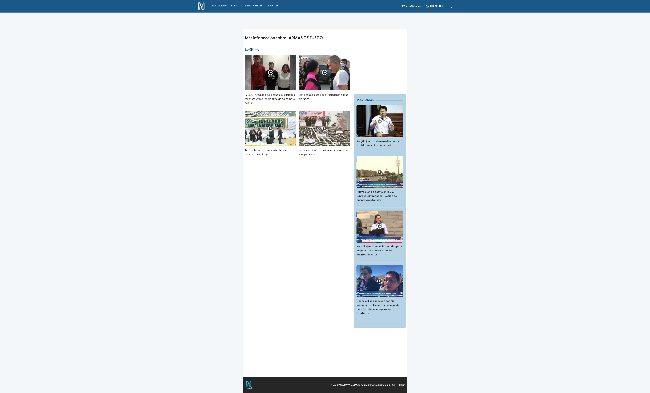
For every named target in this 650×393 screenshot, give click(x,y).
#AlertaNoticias (411, 6)
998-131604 (436, 6)
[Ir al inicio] (201, 6)
